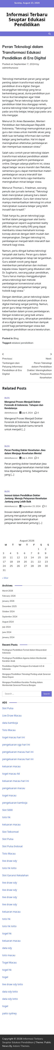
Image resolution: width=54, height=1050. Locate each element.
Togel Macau (9, 962)
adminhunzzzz (10, 67)
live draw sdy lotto (12, 984)
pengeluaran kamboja (14, 802)
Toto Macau (9, 730)
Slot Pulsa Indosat (12, 846)
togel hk (7, 969)
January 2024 (8, 637)
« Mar (5, 577)
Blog (16, 338)
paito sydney (9, 1013)
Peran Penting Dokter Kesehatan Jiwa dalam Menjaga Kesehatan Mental (24, 452)
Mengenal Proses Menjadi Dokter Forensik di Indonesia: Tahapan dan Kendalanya (23, 405)
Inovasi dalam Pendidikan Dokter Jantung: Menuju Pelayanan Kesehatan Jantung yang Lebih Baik (25, 498)
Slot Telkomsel (10, 831)
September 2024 (9, 616)
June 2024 (6, 632)
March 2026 (7, 590)
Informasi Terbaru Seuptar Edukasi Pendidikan (27, 19)
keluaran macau (11, 940)
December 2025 (9, 606)
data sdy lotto (10, 991)
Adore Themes (21, 1045)
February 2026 (9, 596)
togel (5, 977)
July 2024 (6, 627)
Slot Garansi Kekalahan (15, 875)
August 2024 (8, 621)
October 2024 (8, 611)
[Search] (49, 33)
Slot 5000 (7, 810)
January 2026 (8, 601)
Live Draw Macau (12, 715)
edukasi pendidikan (22, 342)
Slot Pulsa (7, 708)
